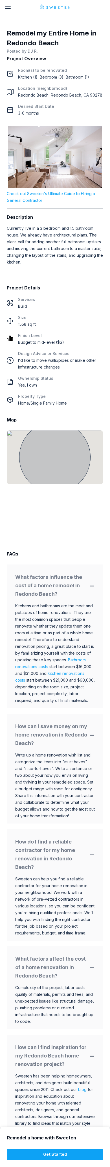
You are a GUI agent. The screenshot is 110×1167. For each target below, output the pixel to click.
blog (82, 1089)
